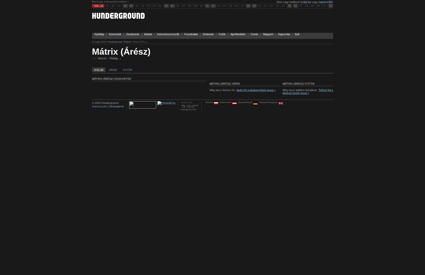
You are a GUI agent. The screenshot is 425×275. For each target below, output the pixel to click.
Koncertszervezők (168, 34)
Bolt (297, 34)
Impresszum (99, 106)
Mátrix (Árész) (121, 52)
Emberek (208, 34)
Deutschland (245, 102)
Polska (210, 102)
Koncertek (115, 34)
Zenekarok (132, 34)
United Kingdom (268, 102)
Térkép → (115, 58)
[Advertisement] (275, 57)
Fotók (222, 34)
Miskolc (103, 58)
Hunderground (115, 42)
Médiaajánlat (116, 106)
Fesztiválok (191, 34)
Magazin (268, 34)
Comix (254, 34)
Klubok (148, 34)
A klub (98, 69)
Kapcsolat (284, 34)
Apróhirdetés (238, 34)
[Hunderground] (118, 17)
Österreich (226, 102)
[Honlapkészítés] (190, 107)
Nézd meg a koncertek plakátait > (110, 1)
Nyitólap (99, 34)
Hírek (113, 69)
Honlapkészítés (189, 109)
